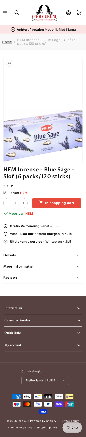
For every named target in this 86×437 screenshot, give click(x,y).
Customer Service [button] (17, 320)
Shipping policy (47, 427)
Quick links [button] (12, 332)
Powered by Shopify (43, 420)
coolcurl (24, 420)
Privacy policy (70, 420)
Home (7, 42)
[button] (5, 12)
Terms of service (21, 427)
